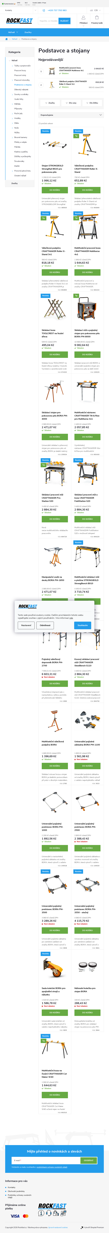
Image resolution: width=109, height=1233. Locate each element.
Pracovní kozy (20, 70)
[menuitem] (13, 32)
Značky (14, 183)
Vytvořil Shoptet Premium (94, 1227)
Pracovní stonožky (22, 80)
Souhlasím (83, 625)
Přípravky (18, 108)
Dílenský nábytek (21, 89)
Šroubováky (19, 161)
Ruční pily (18, 113)
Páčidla (17, 147)
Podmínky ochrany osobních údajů (19, 1196)
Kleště (16, 166)
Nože (16, 128)
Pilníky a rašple (20, 142)
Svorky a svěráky (21, 94)
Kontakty (8, 10)
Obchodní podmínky (16, 1191)
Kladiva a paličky (21, 152)
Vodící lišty (18, 99)
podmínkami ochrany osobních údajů (52, 1167)
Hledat (64, 20)
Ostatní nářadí (20, 175)
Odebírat (88, 1160)
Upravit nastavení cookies (58, 1227)
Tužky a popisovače (22, 65)
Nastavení (26, 625)
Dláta (16, 123)
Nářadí (14, 60)
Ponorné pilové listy (22, 171)
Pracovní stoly (20, 75)
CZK (96, 10)
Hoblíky (17, 118)
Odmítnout (45, 625)
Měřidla (17, 104)
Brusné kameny (20, 137)
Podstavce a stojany (23, 85)
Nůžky (17, 132)
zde (71, 618)
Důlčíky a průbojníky (22, 156)
